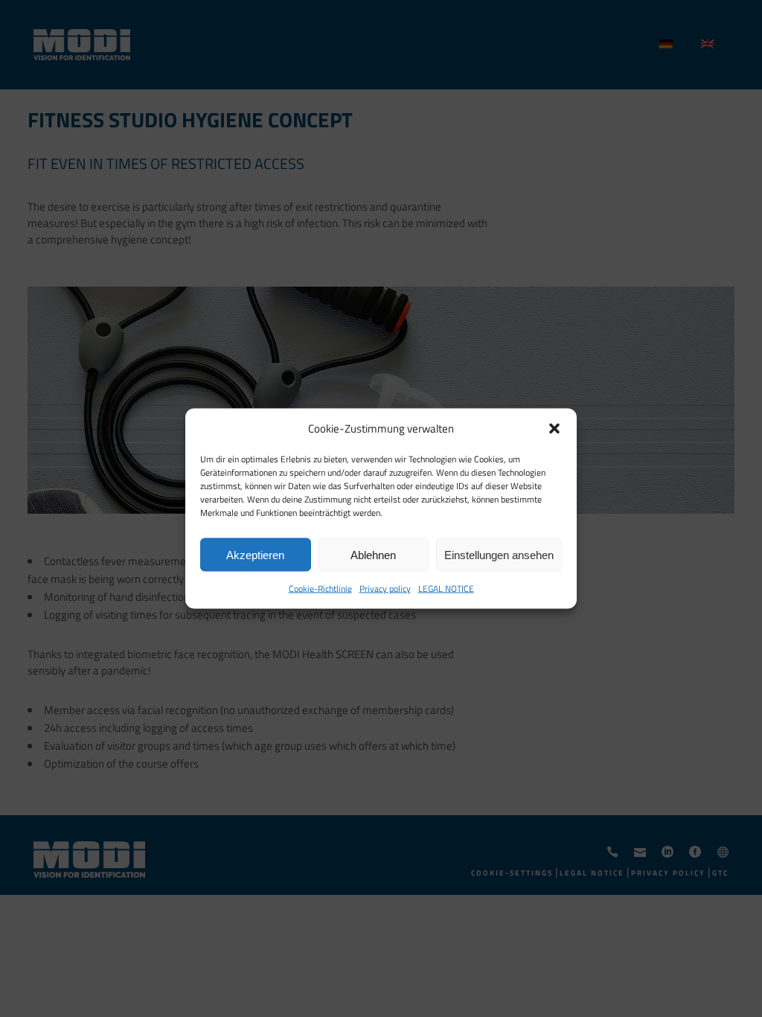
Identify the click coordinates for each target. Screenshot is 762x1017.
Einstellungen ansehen (499, 554)
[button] (554, 428)
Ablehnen (373, 554)
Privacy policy (385, 588)
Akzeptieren (255, 554)
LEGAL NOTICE (446, 588)
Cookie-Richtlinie (320, 588)
